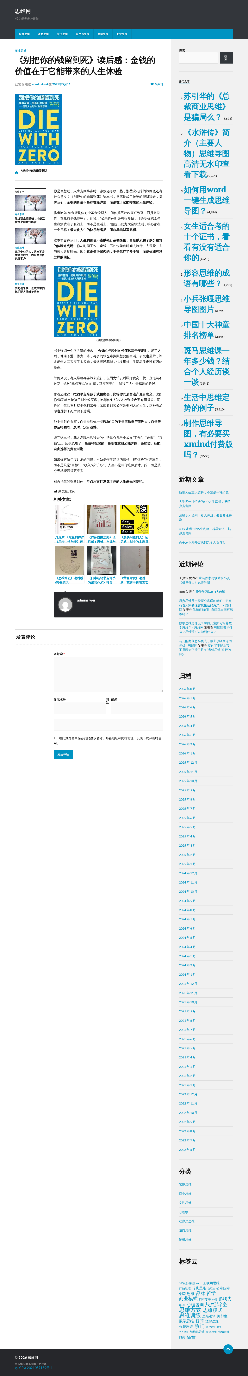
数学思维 (186, 1321)
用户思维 (210, 1326)
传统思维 (199, 1288)
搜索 (182, 50)
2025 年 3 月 (187, 845)
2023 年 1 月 (187, 1085)
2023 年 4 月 (187, 1057)
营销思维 (223, 1331)
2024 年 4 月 (187, 947)
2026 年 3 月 (187, 735)
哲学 (211, 1293)
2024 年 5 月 (187, 937)
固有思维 (205, 1299)
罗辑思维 (211, 1331)
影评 (182, 1305)
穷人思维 (183, 1332)
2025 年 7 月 (187, 808)
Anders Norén (28, 1363)
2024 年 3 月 (187, 956)
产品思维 (185, 1288)
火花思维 (186, 1326)
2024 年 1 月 (187, 974)
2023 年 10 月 (188, 1002)
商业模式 (188, 1298)
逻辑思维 (103, 34)
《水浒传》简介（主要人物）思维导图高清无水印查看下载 (207, 153)
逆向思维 (43, 34)
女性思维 (62, 34)
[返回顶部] (228, 1349)
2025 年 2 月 (187, 855)
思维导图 (216, 1304)
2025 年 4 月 (187, 836)
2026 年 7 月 (187, 698)
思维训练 (190, 1315)
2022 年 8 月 (187, 1131)
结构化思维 (197, 1331)
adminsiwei (40, 84)
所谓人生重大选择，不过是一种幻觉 (204, 492)
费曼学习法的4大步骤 (210, 591)
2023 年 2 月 (187, 1075)
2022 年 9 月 (187, 1122)
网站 (107, 701)
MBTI (199, 1283)
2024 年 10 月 (188, 891)
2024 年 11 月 (188, 882)
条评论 (59, 653)
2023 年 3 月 (187, 1066)
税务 (219, 1327)
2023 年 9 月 (187, 1011)
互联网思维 (211, 1283)
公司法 (211, 1288)
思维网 (23, 11)
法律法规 (212, 1321)
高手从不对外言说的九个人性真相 (202, 542)
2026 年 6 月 (187, 707)
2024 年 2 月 (187, 965)
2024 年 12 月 (188, 873)
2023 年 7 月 (187, 1029)
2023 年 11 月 (188, 993)
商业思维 (122, 34)
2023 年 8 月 (187, 1020)
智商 (199, 1320)
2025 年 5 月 (187, 827)
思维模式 (212, 1310)
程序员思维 (83, 34)
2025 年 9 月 (187, 790)
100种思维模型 (187, 1283)
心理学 (183, 1212)
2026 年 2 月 (187, 744)
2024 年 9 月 (187, 901)
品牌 (200, 1293)
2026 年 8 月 (187, 689)
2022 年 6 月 (187, 1149)
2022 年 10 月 (188, 1112)
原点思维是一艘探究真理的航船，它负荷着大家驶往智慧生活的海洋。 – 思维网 (205, 605)
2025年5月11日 (63, 84)
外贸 (214, 1299)
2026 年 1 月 (187, 753)
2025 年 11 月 (188, 772)
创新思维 (187, 1293)
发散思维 (24, 34)
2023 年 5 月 (187, 1048)
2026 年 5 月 (187, 716)
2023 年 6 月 (187, 1039)
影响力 (225, 1298)
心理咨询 (195, 1304)
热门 (200, 1326)
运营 (191, 1336)
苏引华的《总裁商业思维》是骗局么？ (207, 106)
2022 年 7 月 (187, 1140)
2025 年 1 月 (187, 864)
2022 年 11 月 (188, 1103)
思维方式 (190, 1309)
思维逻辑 (208, 1316)
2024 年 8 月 (187, 910)
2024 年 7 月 (187, 919)
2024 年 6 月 (187, 928)
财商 (182, 1337)
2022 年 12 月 (188, 1094)
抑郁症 (222, 1316)
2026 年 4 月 (187, 725)
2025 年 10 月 (188, 781)
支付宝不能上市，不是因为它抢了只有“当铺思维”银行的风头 (205, 649)
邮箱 (115, 699)
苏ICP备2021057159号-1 (34, 1368)
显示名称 (61, 699)
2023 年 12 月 (188, 983)
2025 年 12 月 (188, 762)
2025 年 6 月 (187, 818)
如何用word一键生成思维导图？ (207, 200)
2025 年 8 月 (187, 799)
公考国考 (223, 1288)
